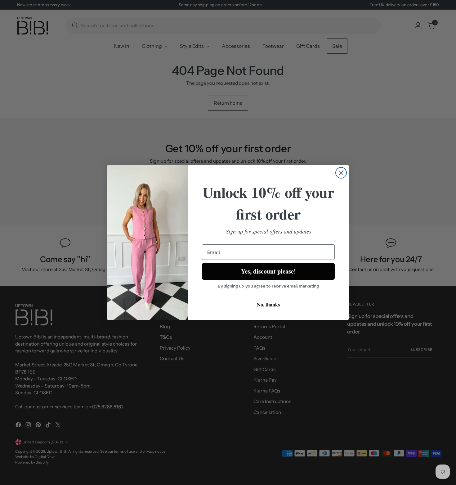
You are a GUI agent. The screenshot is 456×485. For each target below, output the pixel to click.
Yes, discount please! (268, 271)
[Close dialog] (341, 172)
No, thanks (268, 304)
